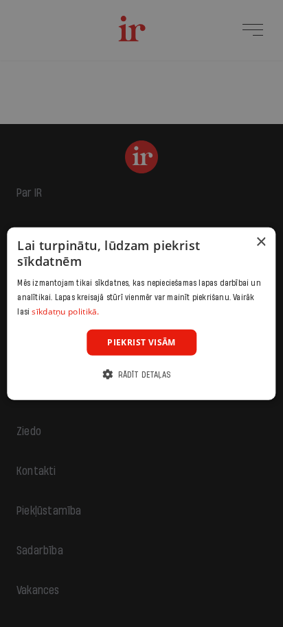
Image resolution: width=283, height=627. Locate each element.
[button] (141, 374)
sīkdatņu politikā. (65, 311)
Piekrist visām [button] (141, 341)
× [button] (261, 241)
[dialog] (141, 313)
